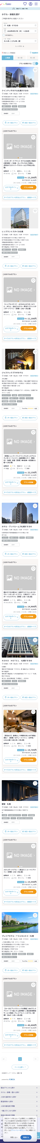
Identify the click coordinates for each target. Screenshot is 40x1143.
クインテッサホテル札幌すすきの (15, 90)
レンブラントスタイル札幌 (12, 231)
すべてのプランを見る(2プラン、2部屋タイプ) (20, 197)
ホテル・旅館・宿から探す (10, 1092)
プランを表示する (25, 63)
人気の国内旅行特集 (8, 1106)
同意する (26, 1137)
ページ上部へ (19, 1067)
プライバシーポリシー (18, 1130)
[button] (18, 157)
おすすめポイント (10, 188)
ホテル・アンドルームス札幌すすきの (17, 526)
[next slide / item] (34, 146)
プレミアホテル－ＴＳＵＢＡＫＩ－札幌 (18, 936)
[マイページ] (31, 5)
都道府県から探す (7, 1101)
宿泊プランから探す (8, 1088)
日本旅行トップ (6, 1073)
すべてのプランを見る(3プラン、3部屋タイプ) (20, 1045)
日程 (5, 28)
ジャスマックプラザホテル (12, 372)
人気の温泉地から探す (8, 1097)
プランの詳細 (28, 187)
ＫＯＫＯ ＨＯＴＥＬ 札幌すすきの (17, 660)
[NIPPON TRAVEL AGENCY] (6, 4)
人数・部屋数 (7, 38)
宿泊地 (5, 23)
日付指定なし (9, 35)
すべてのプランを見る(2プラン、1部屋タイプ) (20, 338)
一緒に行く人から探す (8, 1111)
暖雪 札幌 (6, 804)
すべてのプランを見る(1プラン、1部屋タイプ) (20, 492)
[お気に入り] (25, 5)
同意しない (14, 1137)
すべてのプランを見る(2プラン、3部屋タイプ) (20, 770)
